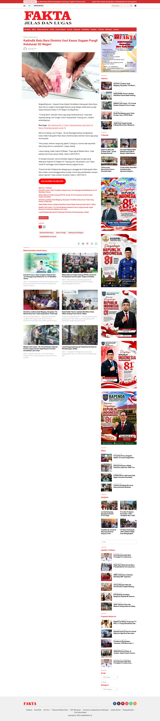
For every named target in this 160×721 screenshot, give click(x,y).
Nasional (77, 29)
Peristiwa (27, 29)
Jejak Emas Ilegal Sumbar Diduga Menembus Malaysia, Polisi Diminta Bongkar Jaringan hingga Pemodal (124, 124)
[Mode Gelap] (135, 6)
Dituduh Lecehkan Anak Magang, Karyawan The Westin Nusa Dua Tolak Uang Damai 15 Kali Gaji (66, 200)
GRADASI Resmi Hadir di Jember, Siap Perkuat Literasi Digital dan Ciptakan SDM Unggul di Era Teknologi (124, 652)
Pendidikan (85, 29)
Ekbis (34, 29)
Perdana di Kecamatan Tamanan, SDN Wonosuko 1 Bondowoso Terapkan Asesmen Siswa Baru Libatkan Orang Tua (125, 642)
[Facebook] (114, 704)
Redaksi (29, 710)
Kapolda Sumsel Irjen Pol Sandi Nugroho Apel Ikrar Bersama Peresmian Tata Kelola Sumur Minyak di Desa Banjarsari (125, 632)
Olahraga (108, 29)
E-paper (116, 29)
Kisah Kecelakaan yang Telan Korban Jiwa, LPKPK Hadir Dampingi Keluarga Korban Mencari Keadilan (124, 114)
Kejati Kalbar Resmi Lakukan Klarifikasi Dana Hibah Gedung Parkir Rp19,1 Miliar (67, 204)
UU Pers (47, 710)
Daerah (69, 29)
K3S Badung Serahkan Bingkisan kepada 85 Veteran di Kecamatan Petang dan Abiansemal (125, 595)
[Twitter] (118, 704)
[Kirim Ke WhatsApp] (96, 243)
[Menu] (24, 6)
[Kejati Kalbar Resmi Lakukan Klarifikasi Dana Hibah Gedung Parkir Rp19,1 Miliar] (80, 300)
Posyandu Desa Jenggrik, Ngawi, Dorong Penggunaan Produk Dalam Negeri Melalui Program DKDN (124, 457)
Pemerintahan (61, 29)
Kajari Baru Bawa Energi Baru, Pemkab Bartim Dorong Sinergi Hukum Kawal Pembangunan (86, 2)
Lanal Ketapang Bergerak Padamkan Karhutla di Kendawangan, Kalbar (64, 212)
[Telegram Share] (91, 243)
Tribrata (101, 29)
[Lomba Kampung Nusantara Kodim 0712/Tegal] (109, 505)
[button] (131, 5)
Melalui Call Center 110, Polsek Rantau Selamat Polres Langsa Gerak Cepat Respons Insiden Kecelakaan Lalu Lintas (66, 208)
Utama (36, 37)
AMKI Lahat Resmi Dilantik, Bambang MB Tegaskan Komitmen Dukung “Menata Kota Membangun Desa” (123, 576)
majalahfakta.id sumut (48, 236)
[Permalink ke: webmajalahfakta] (25, 49)
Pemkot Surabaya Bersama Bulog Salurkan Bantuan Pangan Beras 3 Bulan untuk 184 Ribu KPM (125, 486)
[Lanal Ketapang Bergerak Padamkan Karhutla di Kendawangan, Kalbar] (80, 335)
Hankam (94, 29)
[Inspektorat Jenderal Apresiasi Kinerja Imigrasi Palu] (109, 523)
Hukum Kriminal (42, 29)
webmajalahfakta (32, 48)
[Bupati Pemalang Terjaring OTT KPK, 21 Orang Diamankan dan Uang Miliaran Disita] (106, 624)
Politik (52, 29)
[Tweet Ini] (83, 243)
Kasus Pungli (61, 232)
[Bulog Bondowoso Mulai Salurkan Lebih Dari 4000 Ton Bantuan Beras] (106, 468)
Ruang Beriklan (128, 710)
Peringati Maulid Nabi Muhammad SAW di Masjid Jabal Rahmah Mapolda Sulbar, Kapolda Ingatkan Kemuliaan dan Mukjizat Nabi (128, 151)
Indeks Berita (38, 5)
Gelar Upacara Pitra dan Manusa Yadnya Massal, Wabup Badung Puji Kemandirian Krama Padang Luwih (125, 605)
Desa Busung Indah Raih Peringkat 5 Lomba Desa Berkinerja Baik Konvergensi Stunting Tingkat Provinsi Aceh (125, 556)
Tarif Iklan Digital (80, 712)
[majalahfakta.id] (47, 18)
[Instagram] (127, 704)
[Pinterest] (123, 704)
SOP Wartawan (75, 710)
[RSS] (135, 704)
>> (29, 5)
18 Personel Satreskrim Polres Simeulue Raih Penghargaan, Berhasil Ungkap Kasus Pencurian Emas (107, 169)
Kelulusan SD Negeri (76, 232)
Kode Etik (37, 710)
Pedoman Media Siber (60, 710)
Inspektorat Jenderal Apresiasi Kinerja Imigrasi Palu (108, 531)
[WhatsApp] (131, 704)
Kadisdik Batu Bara (46, 232)
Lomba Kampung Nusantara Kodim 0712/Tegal (107, 513)
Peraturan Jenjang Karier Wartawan (96, 710)
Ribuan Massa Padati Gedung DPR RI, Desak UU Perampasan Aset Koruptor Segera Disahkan (66, 196)
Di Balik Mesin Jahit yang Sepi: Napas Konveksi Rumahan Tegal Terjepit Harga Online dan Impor (125, 476)
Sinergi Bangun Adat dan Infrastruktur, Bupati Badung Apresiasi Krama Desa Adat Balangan (124, 586)
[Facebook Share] (78, 243)
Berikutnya (43, 218)
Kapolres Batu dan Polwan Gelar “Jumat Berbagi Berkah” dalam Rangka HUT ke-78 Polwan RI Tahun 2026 (109, 151)
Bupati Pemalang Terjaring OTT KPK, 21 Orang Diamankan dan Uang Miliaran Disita (125, 622)
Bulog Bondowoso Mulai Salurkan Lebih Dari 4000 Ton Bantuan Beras (124, 466)
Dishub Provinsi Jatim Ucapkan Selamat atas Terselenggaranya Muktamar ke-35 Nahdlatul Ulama (68, 191)
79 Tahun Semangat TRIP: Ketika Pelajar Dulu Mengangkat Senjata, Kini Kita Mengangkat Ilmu (127, 531)
